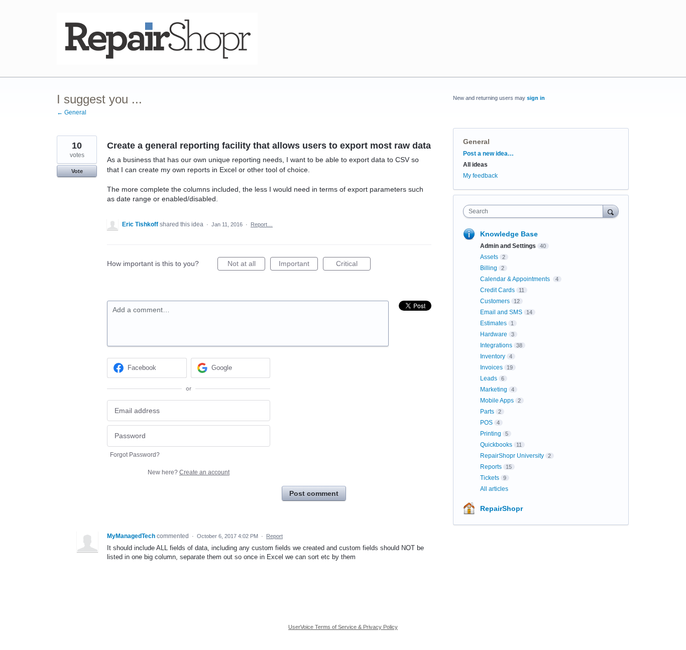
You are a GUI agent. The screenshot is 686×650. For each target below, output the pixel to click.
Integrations (496, 345)
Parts (487, 411)
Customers (495, 301)
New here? (189, 472)
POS (486, 422)
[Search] (611, 211)
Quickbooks (496, 444)
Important (298, 265)
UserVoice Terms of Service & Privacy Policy (343, 627)
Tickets (489, 477)
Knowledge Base (509, 234)
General (476, 142)
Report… (262, 224)
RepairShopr (501, 508)
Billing (488, 268)
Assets (489, 257)
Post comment (313, 493)
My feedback (480, 175)
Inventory (492, 356)
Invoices (491, 367)
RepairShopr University (512, 455)
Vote (77, 171)
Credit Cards (497, 290)
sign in (536, 98)
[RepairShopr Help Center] (157, 39)
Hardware (493, 334)
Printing (490, 433)
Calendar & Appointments (515, 279)
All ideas (475, 164)
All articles (494, 488)
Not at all (246, 265)
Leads (488, 378)
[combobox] (535, 211)
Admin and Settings (508, 245)
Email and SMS (501, 312)
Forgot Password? (135, 454)
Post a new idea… (488, 153)
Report (274, 536)
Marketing (493, 389)
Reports (491, 466)
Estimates (493, 323)
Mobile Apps (497, 400)
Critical (353, 265)
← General (71, 112)
